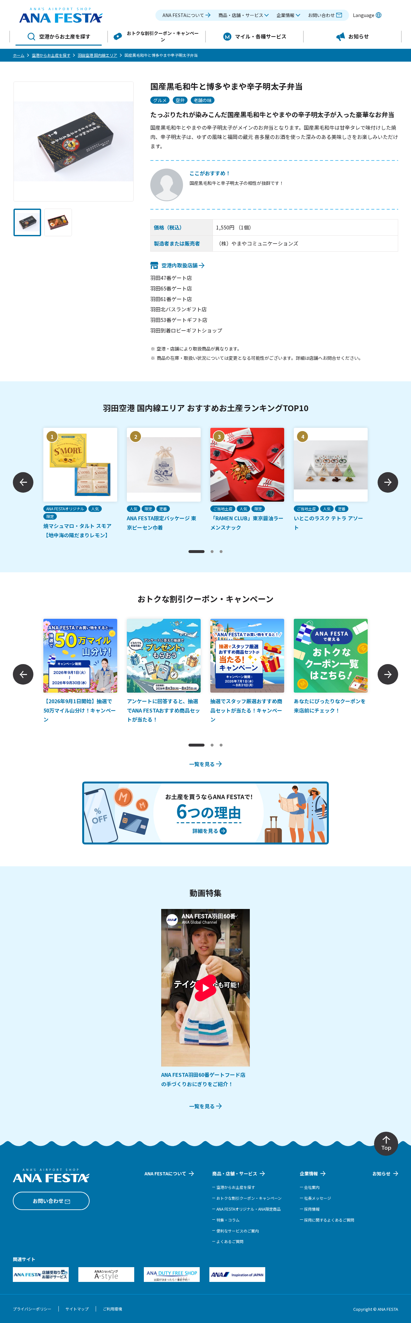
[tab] (196, 551)
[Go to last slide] (23, 482)
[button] (243, 15)
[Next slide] (388, 482)
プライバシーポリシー (32, 1308)
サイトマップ (77, 1308)
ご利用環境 (112, 1308)
